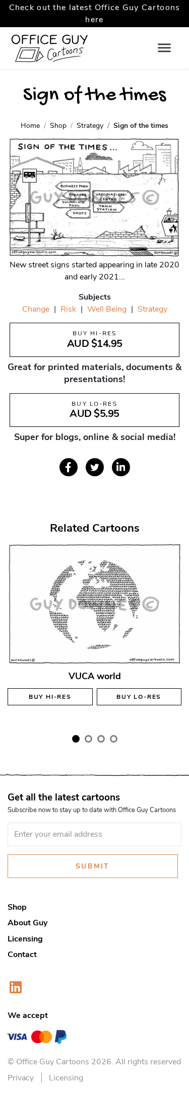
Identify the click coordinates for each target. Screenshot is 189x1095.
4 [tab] (113, 739)
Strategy (152, 309)
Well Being (107, 309)
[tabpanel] (94, 633)
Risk (68, 309)
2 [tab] (88, 739)
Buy (50, 697)
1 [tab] (76, 739)
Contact (22, 954)
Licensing (25, 938)
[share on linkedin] (121, 467)
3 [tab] (101, 739)
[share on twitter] (95, 467)
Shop (17, 907)
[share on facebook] (68, 467)
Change (35, 309)
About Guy (27, 922)
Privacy (21, 1077)
